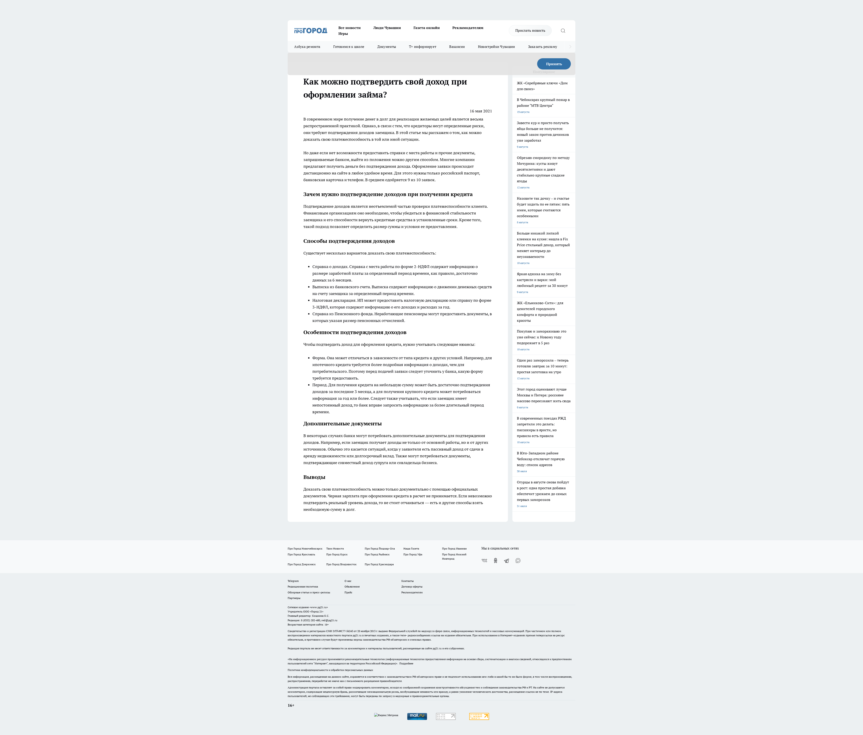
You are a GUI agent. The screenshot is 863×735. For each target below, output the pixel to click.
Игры (343, 33)
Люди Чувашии (387, 27)
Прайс (348, 592)
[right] (570, 47)
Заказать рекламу (542, 47)
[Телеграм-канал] (506, 560)
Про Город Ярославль (301, 554)
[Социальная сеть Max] (518, 560)
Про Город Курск (336, 554)
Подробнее (406, 663)
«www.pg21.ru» (318, 607)
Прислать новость (530, 30)
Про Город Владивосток (341, 564)
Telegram (293, 581)
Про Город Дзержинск (302, 564)
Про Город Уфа (412, 554)
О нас (348, 581)
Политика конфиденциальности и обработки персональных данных (330, 670)
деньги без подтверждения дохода (377, 166)
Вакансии (457, 47)
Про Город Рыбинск (377, 554)
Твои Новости (335, 548)
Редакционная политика (303, 586)
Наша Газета (411, 548)
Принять (554, 64)
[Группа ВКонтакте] (484, 560)
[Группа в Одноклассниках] (495, 560)
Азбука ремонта (307, 47)
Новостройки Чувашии (496, 47)
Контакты (407, 581)
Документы (386, 47)
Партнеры (294, 598)
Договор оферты (412, 586)
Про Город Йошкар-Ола (380, 548)
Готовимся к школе (348, 47)
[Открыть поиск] (562, 30)
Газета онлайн (427, 27)
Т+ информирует (422, 47)
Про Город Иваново (454, 548)
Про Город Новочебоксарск (305, 548)
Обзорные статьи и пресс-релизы (309, 592)
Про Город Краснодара (379, 564)
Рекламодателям (467, 27)
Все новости (349, 27)
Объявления (352, 586)
